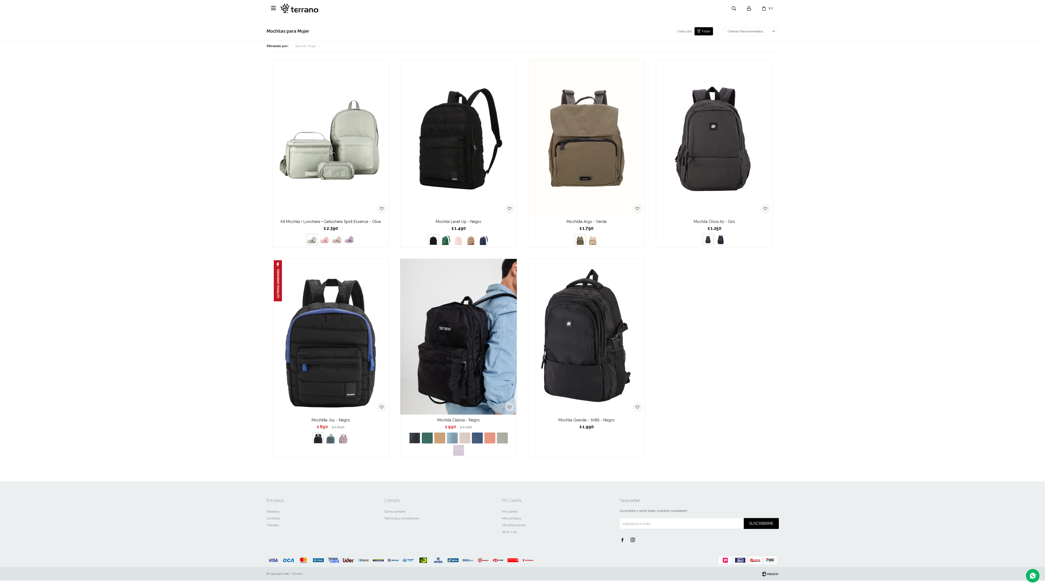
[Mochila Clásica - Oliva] (502, 438)
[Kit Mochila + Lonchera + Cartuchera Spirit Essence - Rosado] (324, 239)
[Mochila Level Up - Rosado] (458, 239)
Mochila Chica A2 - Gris (714, 221)
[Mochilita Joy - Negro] (330, 337)
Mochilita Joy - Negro (331, 420)
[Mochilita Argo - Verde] (586, 138)
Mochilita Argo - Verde (587, 221)
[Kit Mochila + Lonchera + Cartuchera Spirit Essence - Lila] (349, 239)
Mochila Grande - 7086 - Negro (586, 420)
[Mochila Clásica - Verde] (427, 438)
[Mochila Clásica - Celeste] (452, 438)
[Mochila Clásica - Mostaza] (439, 438)
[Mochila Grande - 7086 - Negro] (586, 337)
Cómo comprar (395, 511)
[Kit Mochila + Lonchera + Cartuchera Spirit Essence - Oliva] (330, 138)
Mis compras (511, 518)
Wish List (509, 532)
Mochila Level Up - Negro (458, 221)
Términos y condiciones (401, 518)
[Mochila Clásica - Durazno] (489, 438)
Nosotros (273, 511)
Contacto (273, 518)
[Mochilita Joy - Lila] (343, 438)
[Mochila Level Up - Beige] (471, 239)
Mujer (305, 46)
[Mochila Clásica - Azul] (477, 438)
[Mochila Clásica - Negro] (458, 337)
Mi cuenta (510, 511)
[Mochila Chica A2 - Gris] (714, 138)
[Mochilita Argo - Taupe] (592, 239)
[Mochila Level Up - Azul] (483, 239)
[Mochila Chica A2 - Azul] (720, 239)
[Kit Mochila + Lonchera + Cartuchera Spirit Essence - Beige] (336, 239)
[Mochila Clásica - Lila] (458, 450)
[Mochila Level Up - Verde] (446, 239)
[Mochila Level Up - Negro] (458, 138)
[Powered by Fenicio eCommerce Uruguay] (770, 574)
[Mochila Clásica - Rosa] (464, 438)
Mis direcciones (513, 525)
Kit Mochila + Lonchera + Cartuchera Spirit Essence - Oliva (331, 221)
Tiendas (273, 525)
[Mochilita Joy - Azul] (330, 438)
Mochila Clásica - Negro (458, 420)
